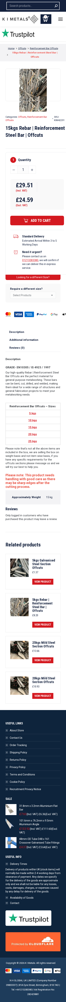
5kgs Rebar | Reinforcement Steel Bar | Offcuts (42, 605)
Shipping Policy (18, 752)
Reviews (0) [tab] (17, 347)
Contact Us (16, 737)
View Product (42, 581)
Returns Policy (18, 759)
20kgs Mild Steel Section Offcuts (43, 680)
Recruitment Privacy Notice (25, 789)
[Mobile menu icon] (60, 19)
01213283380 (30, 260)
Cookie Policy (17, 781)
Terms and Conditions (22, 774)
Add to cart (41, 220)
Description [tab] (16, 332)
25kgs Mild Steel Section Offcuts (43, 644)
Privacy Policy (17, 767)
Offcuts (22, 116)
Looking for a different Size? (33, 277)
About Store (17, 730)
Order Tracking (18, 745)
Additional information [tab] (23, 340)
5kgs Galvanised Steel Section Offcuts (43, 564)
